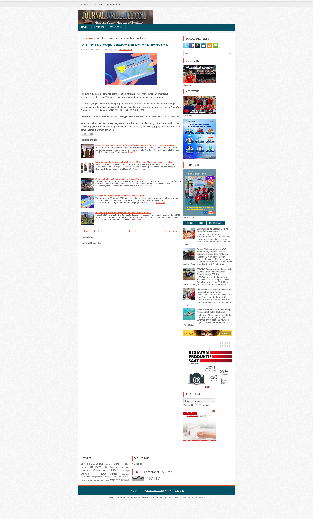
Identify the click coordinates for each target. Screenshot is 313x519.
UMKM (107, 480)
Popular (189, 223)
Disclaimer (97, 4)
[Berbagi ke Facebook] (91, 134)
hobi (91, 467)
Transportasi (97, 480)
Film (122, 464)
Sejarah (113, 477)
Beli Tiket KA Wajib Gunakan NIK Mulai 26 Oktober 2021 (125, 45)
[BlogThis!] (85, 134)
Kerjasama (125, 467)
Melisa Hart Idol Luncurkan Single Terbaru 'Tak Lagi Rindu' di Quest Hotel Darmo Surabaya (134, 145)
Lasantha (147, 498)
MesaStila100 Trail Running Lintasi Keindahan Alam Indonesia (123, 212)
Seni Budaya (123, 476)
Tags (201, 223)
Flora (127, 464)
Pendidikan (86, 476)
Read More (133, 152)
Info (105, 467)
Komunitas (99, 470)
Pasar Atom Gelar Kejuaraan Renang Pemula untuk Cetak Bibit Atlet (214, 310)
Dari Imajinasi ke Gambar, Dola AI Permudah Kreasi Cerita (212, 230)
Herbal (83, 467)
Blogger (180, 490)
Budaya (99, 464)
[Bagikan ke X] (88, 134)
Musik (94, 474)
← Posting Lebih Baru (92, 231)
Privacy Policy (113, 4)
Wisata (115, 480)
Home (84, 38)
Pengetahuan (97, 477)
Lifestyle (85, 474)
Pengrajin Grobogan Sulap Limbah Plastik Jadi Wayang (119, 179)
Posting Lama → (172, 231)
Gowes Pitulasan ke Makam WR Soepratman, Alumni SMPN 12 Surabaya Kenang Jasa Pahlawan (212, 251)
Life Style (125, 471)
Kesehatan (86, 470)
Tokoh (89, 480)
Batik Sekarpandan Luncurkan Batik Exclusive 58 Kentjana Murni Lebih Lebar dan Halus (133, 162)
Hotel (98, 466)
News (92, 38)
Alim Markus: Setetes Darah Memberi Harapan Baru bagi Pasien (214, 290)
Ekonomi (108, 464)
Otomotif (126, 474)
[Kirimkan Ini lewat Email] (82, 134)
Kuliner (113, 470)
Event (116, 464)
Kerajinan (114, 467)
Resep (106, 476)
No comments (125, 50)
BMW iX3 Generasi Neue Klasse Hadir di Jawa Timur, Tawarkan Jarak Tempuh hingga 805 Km (214, 271)
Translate (205, 405)
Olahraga (114, 474)
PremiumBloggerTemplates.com (166, 498)
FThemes (121, 498)
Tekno (83, 480)
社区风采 (125, 480)
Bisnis (92, 464)
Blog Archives (216, 223)
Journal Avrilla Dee (155, 490)
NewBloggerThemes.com (194, 498)
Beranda (84, 4)
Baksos (84, 464)
